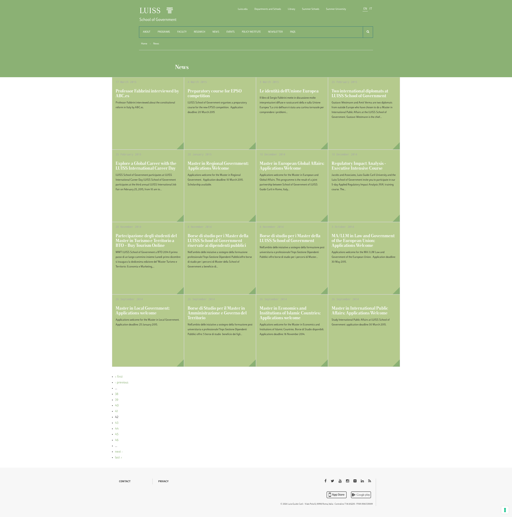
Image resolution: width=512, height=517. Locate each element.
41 (116, 411)
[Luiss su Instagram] (348, 481)
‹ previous (121, 382)
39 (116, 400)
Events (230, 32)
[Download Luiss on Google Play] (361, 494)
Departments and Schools (267, 9)
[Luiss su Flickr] (355, 481)
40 (117, 405)
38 (116, 394)
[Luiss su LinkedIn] (363, 481)
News (215, 32)
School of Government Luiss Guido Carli (161, 16)
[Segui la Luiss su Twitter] (333, 481)
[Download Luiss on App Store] (337, 494)
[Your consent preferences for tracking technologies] (505, 510)
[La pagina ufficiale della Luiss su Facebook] (325, 481)
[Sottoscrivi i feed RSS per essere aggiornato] (369, 481)
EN (365, 8)
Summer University (336, 9)
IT (370, 8)
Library (291, 9)
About (146, 32)
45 (116, 434)
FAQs (292, 32)
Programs (164, 32)
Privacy (163, 481)
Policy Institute (251, 32)
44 (117, 428)
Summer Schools (310, 9)
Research (199, 32)
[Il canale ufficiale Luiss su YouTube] (340, 481)
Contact (125, 481)
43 (116, 423)
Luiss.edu (243, 9)
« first (119, 376)
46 (116, 440)
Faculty (181, 32)
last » (118, 457)
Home (144, 44)
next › (119, 451)
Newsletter (275, 32)
